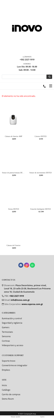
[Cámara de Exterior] (13, 229)
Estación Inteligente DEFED (40, 209)
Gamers (5, 327)
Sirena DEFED (13, 209)
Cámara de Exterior (13, 245)
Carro (42, 417)
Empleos (6, 370)
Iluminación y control (12, 318)
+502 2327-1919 (16, 296)
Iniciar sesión (15, 417)
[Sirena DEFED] (13, 192)
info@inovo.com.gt (20, 300)
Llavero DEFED (40, 136)
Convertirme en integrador (14, 365)
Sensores (6, 336)
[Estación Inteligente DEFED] (40, 192)
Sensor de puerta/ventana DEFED (14, 173)
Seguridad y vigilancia (12, 322)
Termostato (7, 332)
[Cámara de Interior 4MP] (13, 120)
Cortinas (6, 340)
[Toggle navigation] (50, 86)
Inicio (4, 385)
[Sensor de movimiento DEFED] (40, 156)
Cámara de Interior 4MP (13, 136)
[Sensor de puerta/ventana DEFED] (13, 156)
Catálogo (6, 389)
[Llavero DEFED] (40, 120)
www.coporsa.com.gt (32, 304)
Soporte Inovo (8, 360)
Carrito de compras (11, 394)
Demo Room (8, 398)
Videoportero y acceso (12, 345)
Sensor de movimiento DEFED (40, 173)
